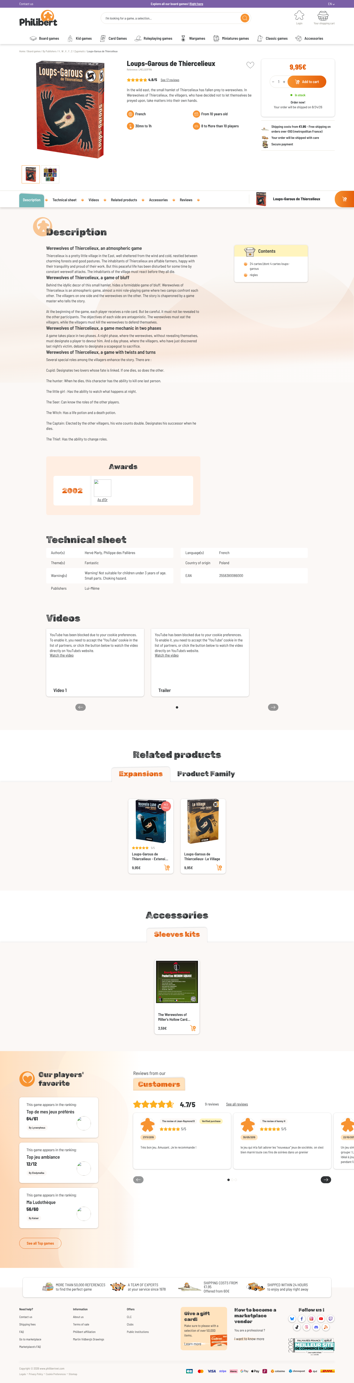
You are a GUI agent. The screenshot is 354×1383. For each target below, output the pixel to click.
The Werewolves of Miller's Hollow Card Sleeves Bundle (172, 1017)
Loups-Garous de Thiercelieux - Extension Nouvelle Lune (150, 856)
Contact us (26, 4)
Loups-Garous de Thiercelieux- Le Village (202, 856)
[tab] (141, 775)
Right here (196, 4)
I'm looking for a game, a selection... (128, 18)
